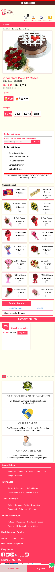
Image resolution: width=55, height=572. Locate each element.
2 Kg (37, 113)
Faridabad (12, 509)
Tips (44, 471)
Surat (40, 522)
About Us (12, 471)
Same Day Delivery (17, 153)
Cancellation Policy (16, 492)
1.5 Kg (27, 113)
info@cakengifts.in (15, 543)
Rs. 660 (6, 333)
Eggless (23, 98)
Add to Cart (13, 569)
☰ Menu (6, 25)
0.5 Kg (8, 113)
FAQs (10, 475)
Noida (26, 505)
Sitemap (18, 475)
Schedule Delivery (16, 165)
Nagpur (11, 526)
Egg (10, 98)
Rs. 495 (13, 333)
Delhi (10, 505)
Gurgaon (18, 505)
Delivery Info (15, 308)
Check (36, 142)
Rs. (8, 85)
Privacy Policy (32, 492)
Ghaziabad (35, 505)
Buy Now (41, 569)
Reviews (39, 308)
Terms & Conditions (16, 488)
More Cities (34, 509)
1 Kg (17, 113)
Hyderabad (21, 526)
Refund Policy (32, 488)
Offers (32, 471)
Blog (38, 471)
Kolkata (11, 522)
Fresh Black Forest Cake (16, 328)
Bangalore (20, 522)
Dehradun (23, 509)
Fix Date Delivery (16, 161)
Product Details (16, 303)
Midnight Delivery (16, 169)
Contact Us (22, 471)
